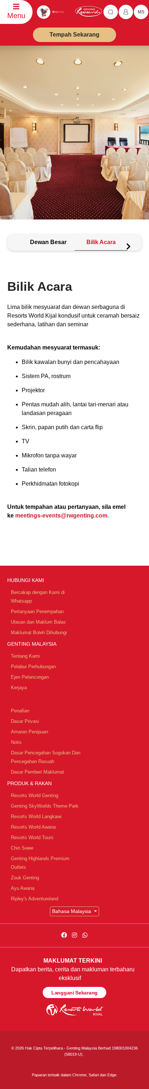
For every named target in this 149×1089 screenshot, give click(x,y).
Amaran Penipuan (29, 731)
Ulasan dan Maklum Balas (38, 622)
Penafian (20, 710)
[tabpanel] (74, 417)
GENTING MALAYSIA (31, 644)
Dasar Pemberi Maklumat (37, 772)
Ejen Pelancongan (30, 677)
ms (141, 11)
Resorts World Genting (34, 795)
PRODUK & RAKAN (29, 783)
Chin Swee (22, 848)
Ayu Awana (22, 888)
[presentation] (13, 142)
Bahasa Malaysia (72, 911)
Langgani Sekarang (74, 993)
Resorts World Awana (33, 827)
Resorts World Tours (32, 837)
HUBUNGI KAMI (25, 580)
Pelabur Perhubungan (33, 666)
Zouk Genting (25, 877)
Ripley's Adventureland (34, 898)
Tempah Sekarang (74, 35)
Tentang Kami (25, 656)
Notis (16, 742)
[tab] (48, 242)
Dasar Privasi (25, 721)
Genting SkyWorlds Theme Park (44, 806)
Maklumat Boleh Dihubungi (39, 632)
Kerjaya (19, 687)
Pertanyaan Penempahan (37, 611)
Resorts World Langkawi (36, 816)
